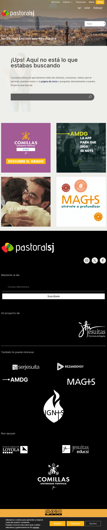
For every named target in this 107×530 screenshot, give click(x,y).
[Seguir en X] (95, 260)
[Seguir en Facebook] (103, 260)
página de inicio (49, 81)
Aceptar (57, 523)
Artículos (55, 2)
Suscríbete (54, 296)
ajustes (36, 527)
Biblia (91, 2)
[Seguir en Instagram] (87, 260)
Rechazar (75, 523)
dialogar (98, 8)
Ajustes (93, 523)
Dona (100, 2)
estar (87, 8)
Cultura (66, 2)
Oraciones (81, 2)
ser (79, 8)
